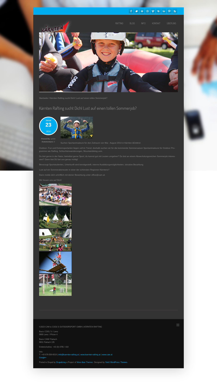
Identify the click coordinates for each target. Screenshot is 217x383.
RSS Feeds (174, 11)
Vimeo (153, 11)
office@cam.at (98, 175)
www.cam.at (107, 354)
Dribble (147, 11)
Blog (132, 23)
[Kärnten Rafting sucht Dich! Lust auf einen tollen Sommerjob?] (77, 137)
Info (143, 23)
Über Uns (171, 23)
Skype (158, 11)
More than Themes (85, 362)
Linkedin (163, 11)
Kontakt (156, 23)
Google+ (42, 357)
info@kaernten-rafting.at (68, 354)
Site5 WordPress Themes (116, 362)
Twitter (136, 11)
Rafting (119, 23)
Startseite (43, 98)
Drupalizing (61, 362)
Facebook (131, 11)
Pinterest (169, 11)
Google (142, 11)
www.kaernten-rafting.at (90, 354)
